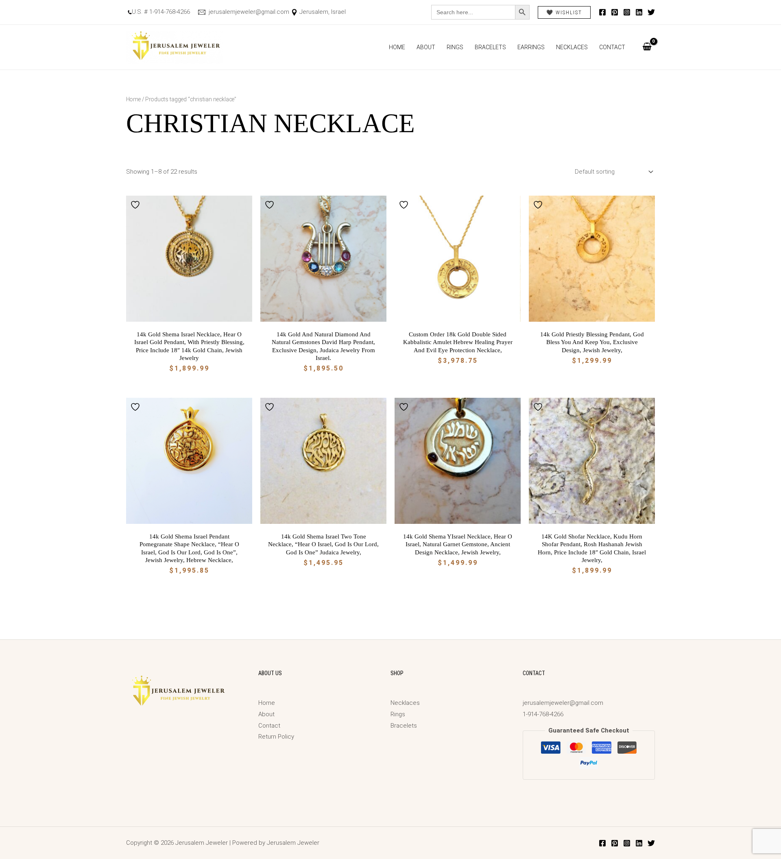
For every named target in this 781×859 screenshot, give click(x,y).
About (426, 47)
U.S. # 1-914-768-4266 (161, 11)
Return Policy (276, 736)
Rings (455, 47)
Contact (612, 47)
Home (397, 47)
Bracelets (490, 47)
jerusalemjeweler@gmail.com (248, 11)
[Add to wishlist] (136, 205)
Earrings (531, 47)
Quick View (189, 314)
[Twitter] (651, 12)
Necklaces (572, 47)
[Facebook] (602, 12)
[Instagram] (626, 12)
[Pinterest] (614, 12)
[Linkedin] (639, 12)
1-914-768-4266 (543, 714)
